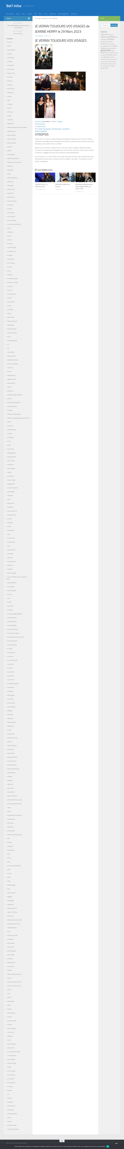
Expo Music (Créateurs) (14, 402)
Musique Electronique (13, 769)
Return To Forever (12, 912)
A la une (38, 18)
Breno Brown (11, 197)
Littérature (10, 691)
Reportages (11, 900)
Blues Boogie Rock (63, 14)
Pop (9, 854)
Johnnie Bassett (12, 590)
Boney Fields (11, 189)
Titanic (9, 1067)
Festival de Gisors (12, 406)
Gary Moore (11, 449)
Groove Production (13, 488)
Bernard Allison (12, 135)
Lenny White (11, 672)
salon (102, 63)
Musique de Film (12, 765)
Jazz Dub (10, 557)
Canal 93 (10, 209)
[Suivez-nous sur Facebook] (29, 18)
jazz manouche (12, 561)
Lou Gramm (11, 699)
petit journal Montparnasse (15, 834)
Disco (9, 336)
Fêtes (9, 422)
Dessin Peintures (12, 333)
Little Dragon (11, 695)
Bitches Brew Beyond (13, 158)
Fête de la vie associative (14, 414)
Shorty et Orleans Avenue (14, 982)
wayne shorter (104, 68)
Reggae (10, 896)
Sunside (10, 1024)
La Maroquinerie (12, 617)
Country (10, 298)
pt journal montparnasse (14, 865)
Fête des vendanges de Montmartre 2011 (19, 418)
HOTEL (9, 526)
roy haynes (114, 61)
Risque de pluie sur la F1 (14, 924)
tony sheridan (112, 66)
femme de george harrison (106, 46)
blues (112, 37)
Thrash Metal (11, 1059)
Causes (10, 236)
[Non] (122, 1146)
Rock (45, 14)
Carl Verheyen (11, 216)
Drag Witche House (13, 360)
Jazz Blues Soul (12, 550)
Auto (9, 100)
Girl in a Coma (11, 460)
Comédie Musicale (12, 278)
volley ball (10, 1102)
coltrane (106, 41)
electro (9, 387)
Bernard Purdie (12, 139)
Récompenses (11, 893)
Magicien (10, 710)
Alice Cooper (11, 69)
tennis (9, 1040)
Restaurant (11, 904)
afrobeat (10, 61)
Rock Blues (11, 939)
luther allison (109, 55)
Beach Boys (11, 123)
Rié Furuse (10, 916)
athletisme (10, 92)
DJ (8, 348)
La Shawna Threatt (13, 629)
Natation (10, 776)
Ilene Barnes (11, 530)
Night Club (10, 784)
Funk (9, 441)
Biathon (10, 150)
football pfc (11, 437)
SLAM (9, 989)
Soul (9, 993)
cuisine (9, 305)
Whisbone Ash (11, 1106)
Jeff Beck (10, 569)
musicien (103, 59)
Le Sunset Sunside (13, 660)
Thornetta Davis (12, 1055)
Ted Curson (11, 1032)
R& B (9, 877)
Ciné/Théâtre (53, 18)
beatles (108, 37)
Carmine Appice (12, 220)
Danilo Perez (11, 317)
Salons (9, 978)
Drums (9, 371)
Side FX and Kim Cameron (14, 986)
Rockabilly (10, 958)
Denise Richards (12, 329)
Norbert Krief (11, 792)
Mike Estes (11, 726)
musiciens (108, 59)
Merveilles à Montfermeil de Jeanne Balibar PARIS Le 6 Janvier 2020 (84, 187)
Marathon (10, 714)
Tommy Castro (12, 1071)
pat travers (103, 61)
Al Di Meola (11, 65)
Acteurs (44, 18)
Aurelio (10, 96)
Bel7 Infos (13, 6)
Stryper (10, 1009)
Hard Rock (74, 14)
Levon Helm (11, 679)
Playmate (10, 846)
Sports (17, 14)
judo (9, 598)
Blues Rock (53, 14)
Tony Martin (11, 1079)
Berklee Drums (12, 131)
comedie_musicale (13, 282)
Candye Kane (11, 212)
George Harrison (12, 457)
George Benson (12, 453)
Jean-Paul (40, 36)
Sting (9, 1005)
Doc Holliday (11, 352)
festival (113, 46)
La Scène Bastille (12, 625)
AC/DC (9, 46)
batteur (103, 37)
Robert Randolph (12, 927)
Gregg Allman (11, 484)
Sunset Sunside (12, 1020)
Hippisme (10, 522)
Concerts (29, 14)
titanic (108, 66)
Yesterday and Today (13, 1129)
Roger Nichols (11, 962)
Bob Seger (10, 185)
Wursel (10, 1121)
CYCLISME (10, 309)
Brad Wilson (11, 193)
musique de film (12, 761)
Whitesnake (11, 1110)
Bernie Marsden (12, 143)
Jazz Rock (10, 565)
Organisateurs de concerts (15, 815)
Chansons (10, 243)
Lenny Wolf (11, 676)
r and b (9, 873)
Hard (9, 499)
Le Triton (10, 668)
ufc (8, 1094)
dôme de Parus (12, 356)
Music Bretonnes (12, 745)
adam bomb (104, 34)
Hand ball (10, 495)
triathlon (10, 1090)
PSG (9, 862)
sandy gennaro (106, 63)
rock (110, 61)
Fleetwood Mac (12, 429)
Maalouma (115, 55)
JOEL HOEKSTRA (12, 583)
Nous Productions (12, 796)
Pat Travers (11, 823)
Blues (40, 14)
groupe (111, 48)
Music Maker (11, 753)
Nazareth (10, 780)
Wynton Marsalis (12, 1125)
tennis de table (12, 1044)
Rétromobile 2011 (12, 908)
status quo (111, 63)
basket (9, 116)
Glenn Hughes (11, 468)
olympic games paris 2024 (15, 803)
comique (10, 286)
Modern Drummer (13, 738)
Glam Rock (10, 464)
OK (108, 1146)
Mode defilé (11, 734)
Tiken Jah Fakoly (12, 1063)
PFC (9, 838)
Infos (23, 14)
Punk (9, 869)
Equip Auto (11, 391)
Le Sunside (11, 664)
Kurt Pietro (10, 606)
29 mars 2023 (39, 121)
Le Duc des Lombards (13, 633)
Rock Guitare (11, 943)
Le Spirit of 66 (11, 652)
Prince (9, 858)
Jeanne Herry (41, 124)
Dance (9, 313)
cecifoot (10, 240)
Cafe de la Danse (12, 201)
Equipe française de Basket (15, 395)
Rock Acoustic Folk (12, 935)
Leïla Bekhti (66, 129)
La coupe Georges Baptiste (15, 614)
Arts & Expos (9, 14)
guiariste (114, 48)
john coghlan (103, 55)
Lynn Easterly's (12, 707)
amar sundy (110, 34)
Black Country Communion (15, 162)
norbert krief (114, 59)
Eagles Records (12, 379)
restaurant (107, 61)
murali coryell (112, 57)
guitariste (105, 50)
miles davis (106, 57)
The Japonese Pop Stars (14, 1051)
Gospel (9, 472)
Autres (9, 108)
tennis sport (11, 1048)
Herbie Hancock (12, 515)
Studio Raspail (11, 1013)
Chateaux (10, 255)
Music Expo (11, 749)
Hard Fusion (11, 503)
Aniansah (10, 77)
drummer (10, 367)
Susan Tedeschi (12, 1028)
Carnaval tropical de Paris (14, 224)
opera (9, 807)
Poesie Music (11, 850)
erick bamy (108, 43)
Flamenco (10, 426)
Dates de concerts (12, 321)
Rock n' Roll (11, 947)
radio (9, 881)
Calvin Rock (11, 205)
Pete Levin (10, 827)
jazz (111, 52)
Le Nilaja (10, 648)
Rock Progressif (12, 951)
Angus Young (11, 73)
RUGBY (10, 970)
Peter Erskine (11, 831)
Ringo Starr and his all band (15, 920)
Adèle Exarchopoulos (44, 129)
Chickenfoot (11, 259)
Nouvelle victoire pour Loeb (15, 800)
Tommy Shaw (11, 1075)
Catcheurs (10, 232)
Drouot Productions (13, 364)
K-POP (9, 602)
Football (10, 433)
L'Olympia (10, 610)
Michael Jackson (12, 722)
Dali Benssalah (56, 129)
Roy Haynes (11, 966)
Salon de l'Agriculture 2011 (15, 974)
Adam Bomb (11, 57)
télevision (10, 1036)
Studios (10, 1017)
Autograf (10, 104)
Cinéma (10, 267)
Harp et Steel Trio (12, 511)
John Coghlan (11, 586)
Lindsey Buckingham (13, 683)
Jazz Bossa (10, 553)
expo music (112, 43)
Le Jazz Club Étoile (12, 641)
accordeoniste (11, 50)
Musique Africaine (12, 757)
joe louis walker (115, 52)
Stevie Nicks (11, 1001)
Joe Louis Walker (12, 573)
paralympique (11, 819)
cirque (9, 271)
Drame (60, 121)
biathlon (10, 147)
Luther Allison (11, 703)
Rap (9, 889)
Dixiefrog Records (12, 340)
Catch (9, 228)
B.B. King (10, 112)
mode (9, 730)
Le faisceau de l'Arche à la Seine (16, 637)
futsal (9, 445)
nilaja (111, 59)
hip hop (10, 519)
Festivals (10, 410)
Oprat (9, 811)
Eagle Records (11, 375)
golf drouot (107, 48)
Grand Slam (11, 476)
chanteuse (103, 41)
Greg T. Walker (11, 480)
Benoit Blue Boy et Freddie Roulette (17, 127)
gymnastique (11, 491)
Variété (10, 1098)
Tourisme (10, 1086)
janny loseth (107, 52)
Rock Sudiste (11, 955)
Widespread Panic (12, 1113)
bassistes (10, 119)
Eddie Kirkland (11, 383)
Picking (10, 842)
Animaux (10, 81)
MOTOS (10, 741)
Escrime (10, 398)
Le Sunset (10, 656)
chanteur (110, 39)
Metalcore (10, 718)
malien (102, 57)
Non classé (10, 788)
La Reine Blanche (12, 621)
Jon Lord (10, 594)
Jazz (35, 14)
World (9, 1117)
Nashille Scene (11, 772)
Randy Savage (11, 885)
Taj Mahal (105, 66)
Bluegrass (10, 170)
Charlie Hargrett (12, 247)
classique (10, 274)
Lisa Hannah (11, 687)
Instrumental (11, 538)
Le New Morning (12, 645)
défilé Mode (11, 325)
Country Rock (11, 302)
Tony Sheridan (11, 1082)
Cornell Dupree (12, 294)
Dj (8, 344)
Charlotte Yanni (12, 251)
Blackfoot (10, 166)
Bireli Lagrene (11, 154)
